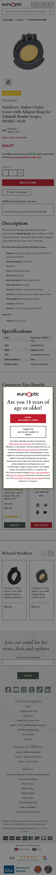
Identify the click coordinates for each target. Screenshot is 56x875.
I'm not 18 (28, 432)
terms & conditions (17, 475)
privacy (32, 472)
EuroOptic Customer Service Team (28, 478)
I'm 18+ (28, 418)
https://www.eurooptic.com (20, 444)
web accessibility (42, 472)
